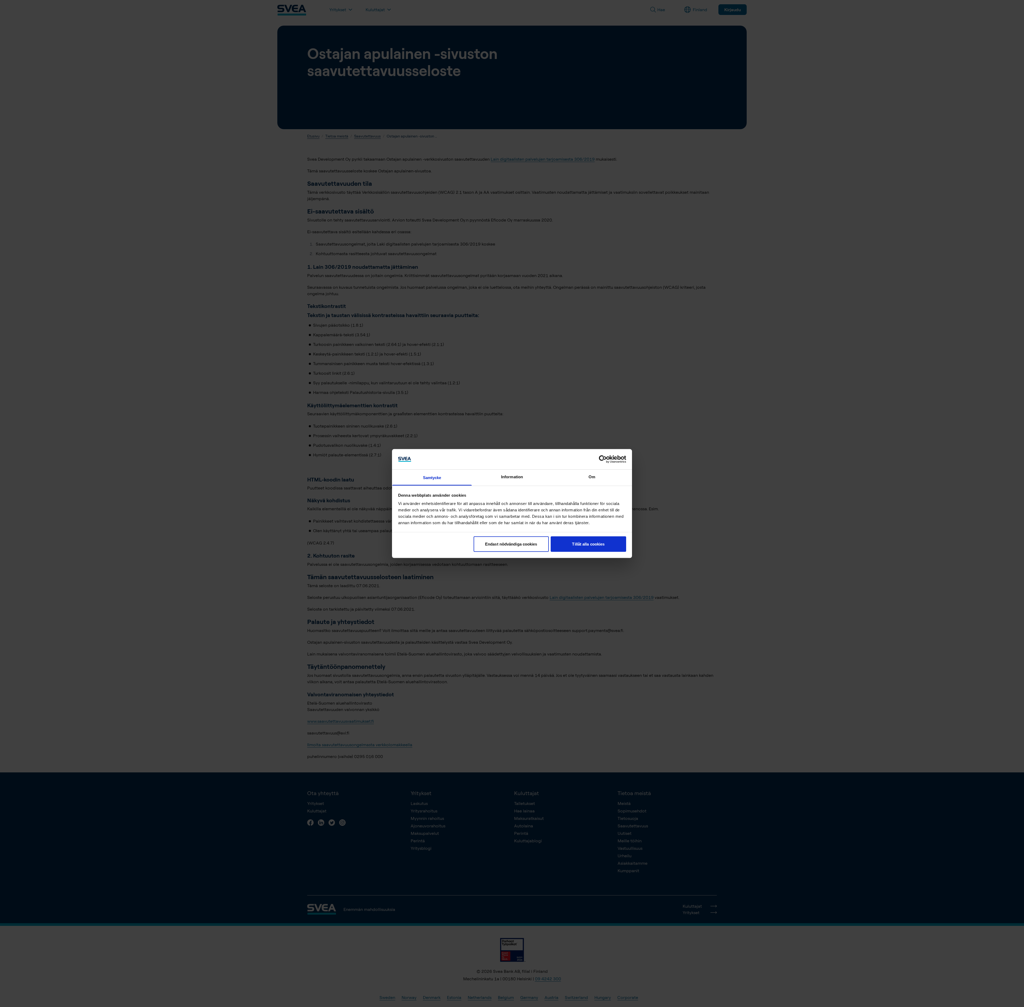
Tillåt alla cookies (588, 544)
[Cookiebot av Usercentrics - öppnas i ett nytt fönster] (602, 459)
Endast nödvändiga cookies (511, 544)
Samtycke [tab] (432, 477)
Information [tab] (512, 477)
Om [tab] (592, 477)
